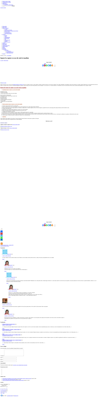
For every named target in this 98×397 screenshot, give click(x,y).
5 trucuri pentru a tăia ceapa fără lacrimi (8, 379)
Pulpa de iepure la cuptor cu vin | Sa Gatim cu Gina (11, 334)
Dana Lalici (9, 254)
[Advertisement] (49, 17)
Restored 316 (16, 395)
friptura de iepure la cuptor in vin (18, 84)
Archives (1, 384)
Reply (3, 259)
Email (1, 359)
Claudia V (11, 265)
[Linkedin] (50, 64)
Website (1, 361)
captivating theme (10, 395)
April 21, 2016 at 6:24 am (13, 290)
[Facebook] (43, 64)
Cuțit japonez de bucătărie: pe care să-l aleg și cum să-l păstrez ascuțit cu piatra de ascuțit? (16, 378)
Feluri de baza (6, 60)
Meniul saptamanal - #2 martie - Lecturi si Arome (10, 329)
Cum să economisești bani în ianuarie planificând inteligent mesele (13, 380)
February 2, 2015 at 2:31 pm (7, 304)
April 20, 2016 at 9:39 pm (11, 278)
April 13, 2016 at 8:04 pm (6, 255)
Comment (2, 355)
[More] (52, 64)
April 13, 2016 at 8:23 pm (8, 266)
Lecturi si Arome (3, 7)
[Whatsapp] (46, 64)
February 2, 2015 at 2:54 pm (9, 315)
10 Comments (9, 55)
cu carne (1, 60)
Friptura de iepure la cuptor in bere (8, 324)
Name (1, 357)
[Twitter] (48, 64)
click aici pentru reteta (15, 124)
